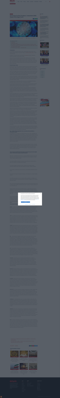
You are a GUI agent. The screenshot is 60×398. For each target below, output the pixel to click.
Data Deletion (26, 204)
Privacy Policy (33, 204)
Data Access (30, 204)
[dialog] (30, 199)
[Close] (40, 193)
